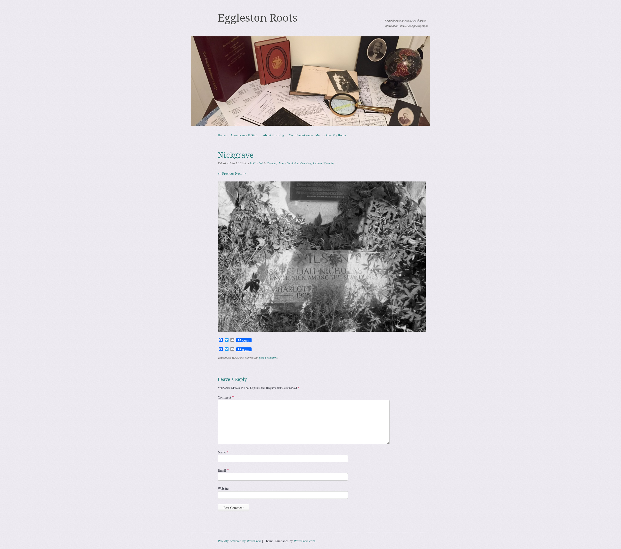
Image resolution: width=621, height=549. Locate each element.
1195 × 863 (256, 163)
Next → (240, 173)
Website (223, 488)
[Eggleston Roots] (310, 81)
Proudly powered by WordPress (239, 541)
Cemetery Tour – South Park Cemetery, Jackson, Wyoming (300, 163)
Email (223, 470)
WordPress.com (304, 541)
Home (222, 135)
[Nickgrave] (322, 330)
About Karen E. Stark (244, 135)
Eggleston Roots (257, 18)
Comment (226, 397)
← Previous (226, 173)
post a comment (268, 358)
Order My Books (335, 135)
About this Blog (273, 135)
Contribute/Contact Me (304, 135)
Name (223, 452)
